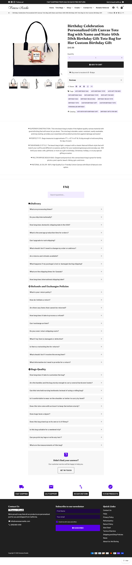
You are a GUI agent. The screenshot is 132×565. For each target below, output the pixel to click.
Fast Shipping (21, 494)
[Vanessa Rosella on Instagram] (14, 2)
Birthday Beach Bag (88, 99)
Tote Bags (60, 8)
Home (51, 8)
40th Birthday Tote (98, 91)
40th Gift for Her (114, 91)
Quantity (71, 54)
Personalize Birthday (76, 106)
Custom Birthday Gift (89, 103)
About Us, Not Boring (111, 541)
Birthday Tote (73, 103)
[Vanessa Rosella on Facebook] (9, 2)
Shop (70, 8)
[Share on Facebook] (114, 13)
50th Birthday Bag (75, 95)
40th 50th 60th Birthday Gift (87, 111)
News (105, 538)
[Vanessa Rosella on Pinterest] (12, 2)
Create (78, 8)
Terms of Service (109, 531)
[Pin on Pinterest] (118, 13)
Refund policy (108, 521)
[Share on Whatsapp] (121, 13)
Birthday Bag (73, 99)
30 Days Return (81, 494)
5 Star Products (110, 494)
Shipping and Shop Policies (113, 534)
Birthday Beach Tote (105, 99)
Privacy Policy (108, 517)
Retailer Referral (102, 8)
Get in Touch (66, 470)
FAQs (105, 514)
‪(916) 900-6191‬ (14, 525)
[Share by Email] (123, 13)
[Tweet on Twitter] (116, 13)
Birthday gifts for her (109, 111)
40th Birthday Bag (81, 91)
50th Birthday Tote (91, 95)
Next (62, 49)
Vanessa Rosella (23, 553)
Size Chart (107, 527)
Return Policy (108, 524)
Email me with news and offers (68, 522)
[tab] (96, 80)
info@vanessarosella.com (19, 521)
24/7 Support (51, 494)
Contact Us (88, 8)
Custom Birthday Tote (108, 103)
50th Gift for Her (107, 95)
